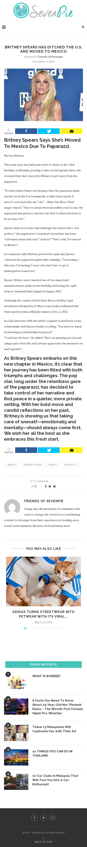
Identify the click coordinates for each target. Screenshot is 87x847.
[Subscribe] (71, 131)
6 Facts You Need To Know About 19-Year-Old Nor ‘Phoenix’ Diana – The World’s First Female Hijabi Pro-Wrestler (57, 707)
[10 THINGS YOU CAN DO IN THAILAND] (16, 757)
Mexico (53, 464)
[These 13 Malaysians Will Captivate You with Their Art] (16, 733)
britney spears (33, 464)
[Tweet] (49, 131)
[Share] (26, 131)
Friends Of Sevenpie (50, 57)
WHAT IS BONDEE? (46, 676)
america (12, 464)
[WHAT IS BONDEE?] (16, 682)
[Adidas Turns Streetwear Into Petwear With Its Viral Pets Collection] (43, 581)
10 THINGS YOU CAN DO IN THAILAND (52, 753)
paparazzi (70, 464)
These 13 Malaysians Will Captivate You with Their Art (54, 729)
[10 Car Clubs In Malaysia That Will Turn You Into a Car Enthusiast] (16, 782)
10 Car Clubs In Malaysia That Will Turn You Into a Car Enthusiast (55, 780)
